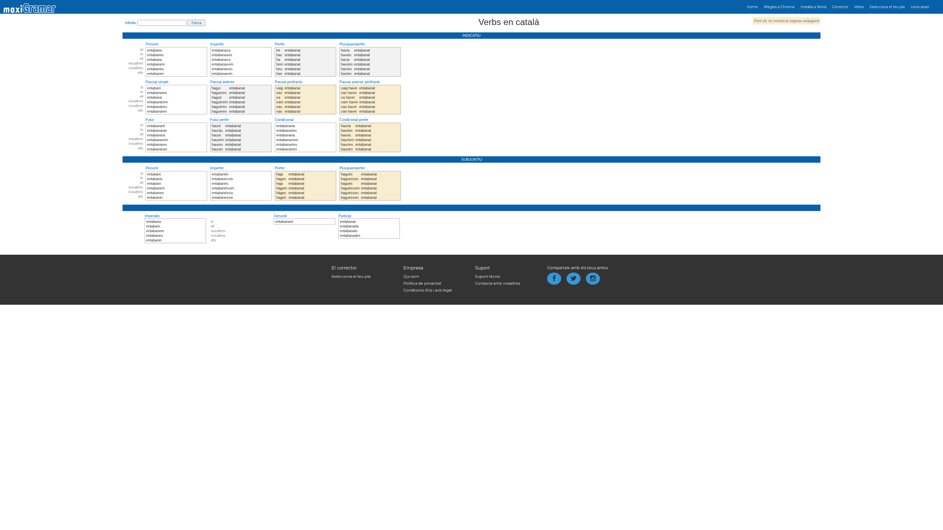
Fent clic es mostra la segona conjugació (786, 21)
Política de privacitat (422, 283)
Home (752, 7)
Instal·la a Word (813, 7)
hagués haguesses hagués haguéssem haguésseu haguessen (350, 185)
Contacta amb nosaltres (497, 283)
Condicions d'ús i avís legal (427, 290)
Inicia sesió (920, 7)
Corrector (840, 7)
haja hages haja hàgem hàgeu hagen (281, 185)
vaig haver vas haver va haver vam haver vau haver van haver (349, 99)
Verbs (859, 7)
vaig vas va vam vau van (279, 99)
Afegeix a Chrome (779, 7)
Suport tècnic (487, 276)
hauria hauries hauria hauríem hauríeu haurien (347, 137)
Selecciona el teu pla (887, 7)
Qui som (411, 276)
